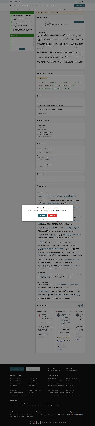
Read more (58, 212)
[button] (47, 219)
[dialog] (47, 213)
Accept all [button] (42, 215)
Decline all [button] (52, 215)
